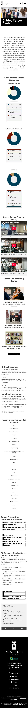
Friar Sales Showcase (11, 541)
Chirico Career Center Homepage (14, 522)
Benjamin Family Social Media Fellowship (13, 538)
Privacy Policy (14, 699)
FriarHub (3, 385)
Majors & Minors (9, 594)
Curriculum (8, 591)
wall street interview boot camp (14, 527)
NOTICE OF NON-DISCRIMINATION (14, 696)
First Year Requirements (12, 598)
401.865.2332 (7, 622)
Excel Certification (10, 525)
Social (15, 685)
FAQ (15, 682)
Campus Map (15, 673)
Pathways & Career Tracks (12, 596)
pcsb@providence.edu (9, 623)
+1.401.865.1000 (14, 667)
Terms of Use (23, 698)
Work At (15, 688)
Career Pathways (9, 529)
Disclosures (15, 679)
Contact (15, 676)
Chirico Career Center (7, 412)
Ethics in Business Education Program (13, 544)
